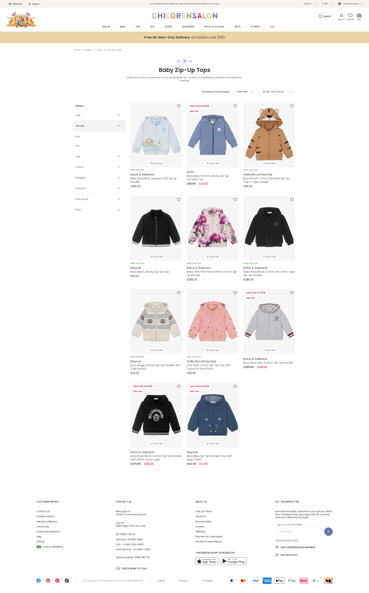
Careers (200, 526)
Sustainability (203, 521)
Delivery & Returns (47, 521)
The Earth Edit (289, 555)
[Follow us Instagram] (48, 582)
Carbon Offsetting (50, 546)
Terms (161, 580)
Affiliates (200, 531)
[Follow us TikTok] (67, 582)
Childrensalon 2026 (109, 580)
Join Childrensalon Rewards (297, 547)
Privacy (184, 580)
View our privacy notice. (286, 540)
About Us (200, 516)
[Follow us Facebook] (39, 582)
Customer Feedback (48, 531)
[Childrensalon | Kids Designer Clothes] (21, 19)
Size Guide (43, 526)
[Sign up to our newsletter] (328, 531)
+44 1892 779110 (141, 549)
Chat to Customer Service (131, 513)
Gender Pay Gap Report (209, 536)
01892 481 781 (142, 557)
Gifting (40, 541)
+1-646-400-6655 (133, 544)
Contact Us (43, 511)
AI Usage (207, 580)
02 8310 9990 (135, 539)
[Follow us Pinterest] (57, 582)
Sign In (36, 3)
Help (39, 536)
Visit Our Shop (203, 511)
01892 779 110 (127, 534)
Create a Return (46, 516)
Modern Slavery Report (208, 541)
